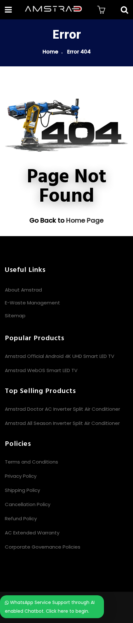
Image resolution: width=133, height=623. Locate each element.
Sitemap (15, 315)
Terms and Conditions (31, 461)
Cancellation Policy (27, 504)
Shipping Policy (22, 490)
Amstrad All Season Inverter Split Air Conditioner (62, 423)
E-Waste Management (32, 302)
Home (50, 51)
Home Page (85, 220)
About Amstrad (23, 289)
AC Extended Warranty (32, 532)
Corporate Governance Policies (42, 546)
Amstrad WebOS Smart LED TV (41, 370)
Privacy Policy (20, 476)
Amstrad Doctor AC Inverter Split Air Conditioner (62, 409)
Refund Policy (21, 518)
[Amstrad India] (53, 9)
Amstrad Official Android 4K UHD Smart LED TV (59, 356)
